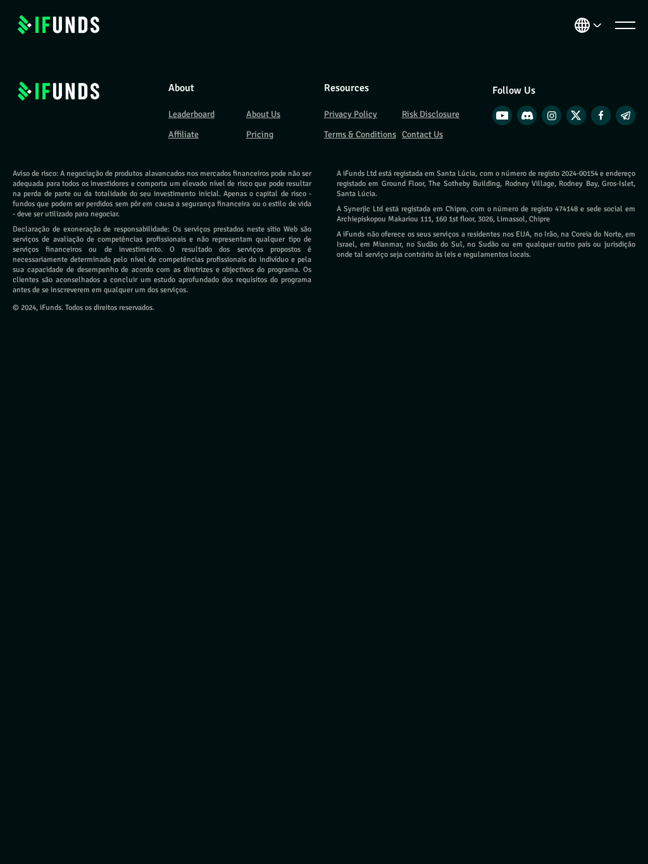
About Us (263, 114)
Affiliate (183, 134)
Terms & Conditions (360, 134)
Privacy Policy (350, 114)
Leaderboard (191, 114)
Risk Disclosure (430, 114)
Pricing (259, 134)
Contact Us (422, 134)
